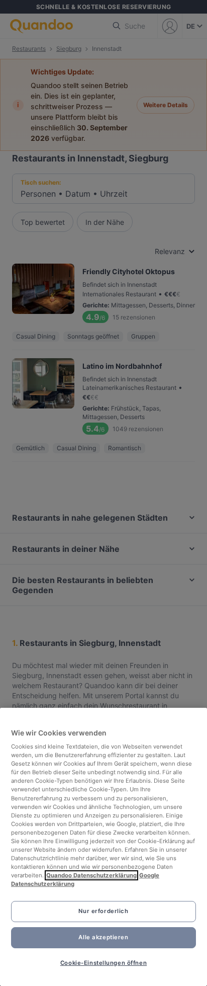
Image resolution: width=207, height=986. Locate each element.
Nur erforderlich (103, 911)
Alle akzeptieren (103, 937)
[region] (103, 847)
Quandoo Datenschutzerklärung (91, 875)
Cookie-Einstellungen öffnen (103, 962)
